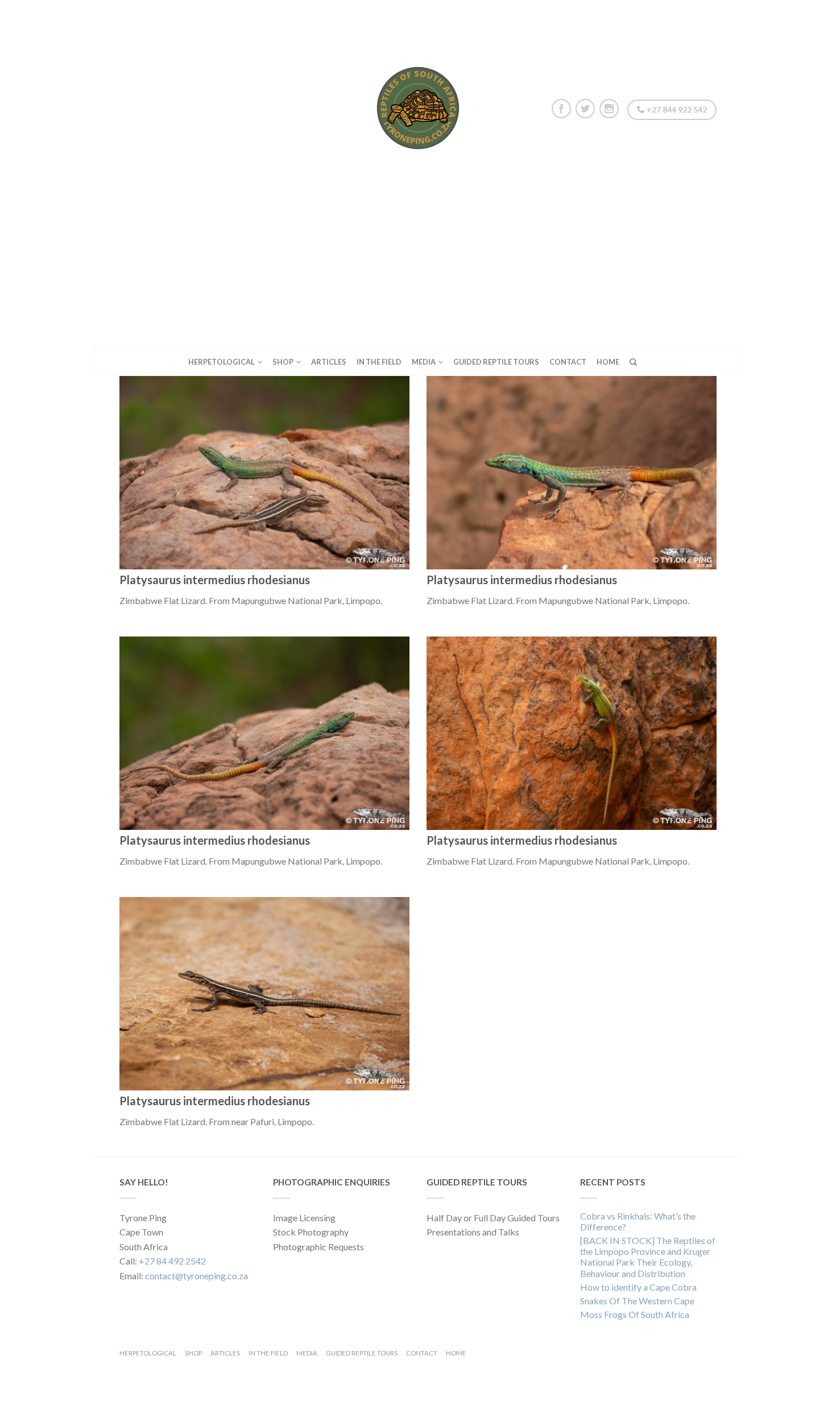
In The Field (379, 361)
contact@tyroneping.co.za (196, 1275)
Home (608, 361)
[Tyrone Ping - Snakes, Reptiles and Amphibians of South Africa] (418, 105)
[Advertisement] (418, 261)
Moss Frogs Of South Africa (634, 1314)
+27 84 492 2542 (172, 1260)
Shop (282, 361)
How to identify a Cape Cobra (638, 1287)
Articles (328, 361)
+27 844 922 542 (676, 109)
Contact (567, 361)
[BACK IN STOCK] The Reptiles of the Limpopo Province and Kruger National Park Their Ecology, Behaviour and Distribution (647, 1257)
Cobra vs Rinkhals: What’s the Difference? (638, 1221)
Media (424, 361)
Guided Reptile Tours (496, 361)
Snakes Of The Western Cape (637, 1300)
